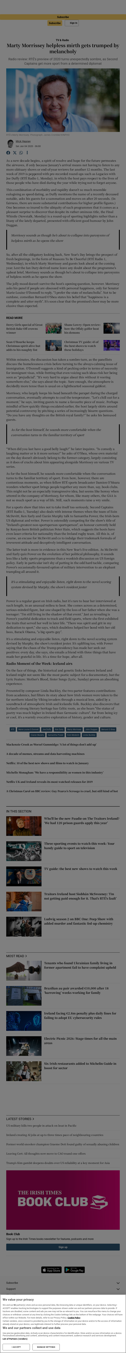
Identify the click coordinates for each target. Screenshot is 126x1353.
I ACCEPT (16, 1347)
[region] (63, 1323)
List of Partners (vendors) (15, 1339)
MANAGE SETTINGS (46, 1347)
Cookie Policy (74, 1317)
